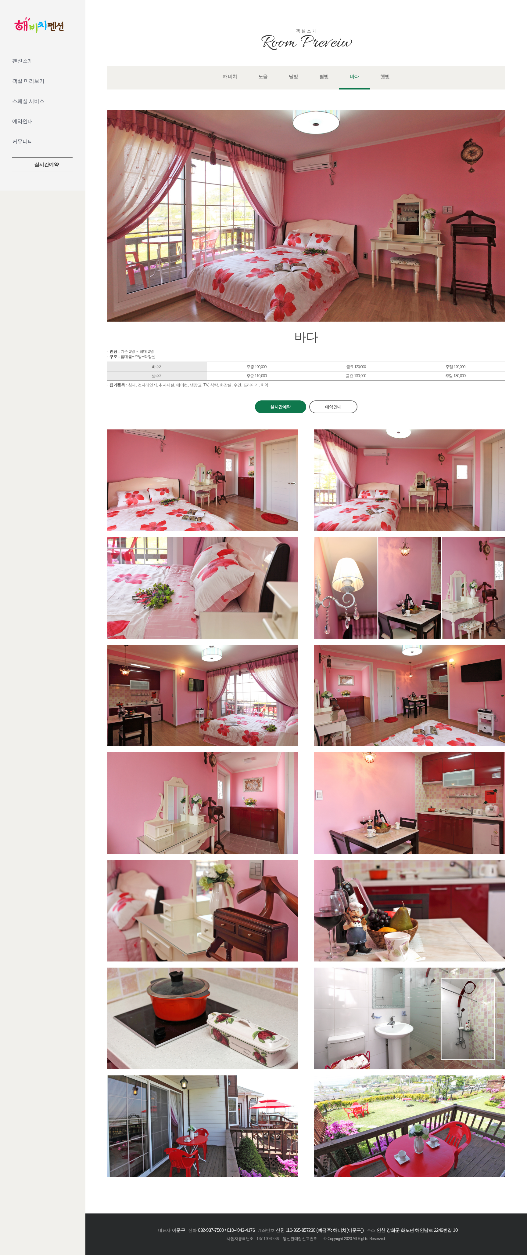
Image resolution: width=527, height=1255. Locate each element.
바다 (354, 76)
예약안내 (333, 406)
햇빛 (385, 76)
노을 (263, 76)
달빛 (293, 76)
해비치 (230, 76)
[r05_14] (202, 1079)
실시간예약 (280, 406)
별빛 (324, 76)
